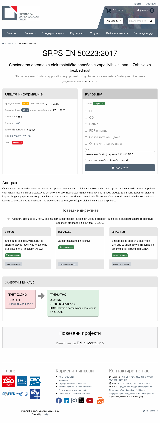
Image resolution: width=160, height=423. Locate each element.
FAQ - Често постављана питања (74, 393)
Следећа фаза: (13, 110)
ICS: (7, 135)
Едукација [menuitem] (76, 33)
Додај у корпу (121, 167)
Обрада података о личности (72, 383)
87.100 (27, 136)
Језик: (8, 142)
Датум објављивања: (73, 81)
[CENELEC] (8, 393)
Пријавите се (151, 410)
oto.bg (45, 414)
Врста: (8, 129)
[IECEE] (35, 393)
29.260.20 (15, 136)
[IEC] (21, 380)
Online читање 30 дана (105, 143)
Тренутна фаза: (13, 103)
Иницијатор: (11, 116)
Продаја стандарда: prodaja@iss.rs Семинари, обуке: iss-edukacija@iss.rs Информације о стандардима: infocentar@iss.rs (131, 390)
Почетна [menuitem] (11, 33)
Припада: (10, 123)
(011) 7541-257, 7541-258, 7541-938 (134, 383)
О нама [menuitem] (29, 33)
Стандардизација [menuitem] (52, 33)
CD (91, 117)
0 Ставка (117, 10)
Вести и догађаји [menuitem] (143, 33)
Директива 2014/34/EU (121, 264)
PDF (91, 110)
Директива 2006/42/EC (68, 264)
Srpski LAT (150, 3)
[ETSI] (21, 393)
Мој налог (143, 10)
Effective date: (38, 103)
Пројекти (11, 43)
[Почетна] (3, 43)
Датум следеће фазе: (41, 110)
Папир (93, 124)
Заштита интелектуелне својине (74, 390)
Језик (87, 149)
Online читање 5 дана (104, 137)
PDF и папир (98, 130)
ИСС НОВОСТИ (66, 376)
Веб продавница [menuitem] (115, 33)
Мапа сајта (64, 380)
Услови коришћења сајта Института (75, 386)
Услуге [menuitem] (94, 33)
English (138, 3)
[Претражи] (151, 21)
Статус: (88, 103)
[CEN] (35, 380)
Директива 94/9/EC (13, 264)
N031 (18, 123)
